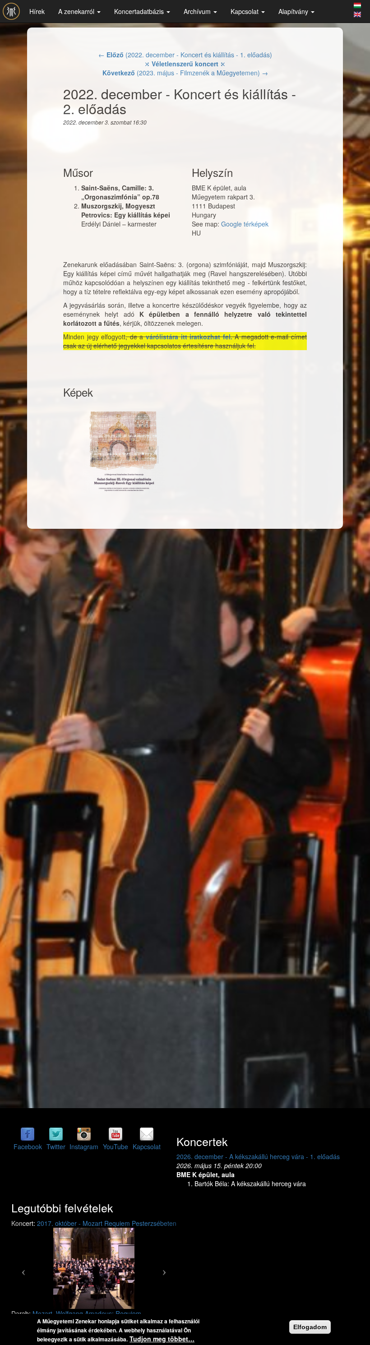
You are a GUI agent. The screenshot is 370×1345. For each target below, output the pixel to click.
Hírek (37, 11)
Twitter (55, 1146)
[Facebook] (27, 1133)
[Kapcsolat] (146, 1133)
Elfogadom (310, 1327)
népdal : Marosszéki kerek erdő (129, 1313)
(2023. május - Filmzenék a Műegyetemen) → (185, 72)
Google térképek (244, 223)
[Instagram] (84, 1133)
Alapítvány (294, 11)
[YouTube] (115, 1133)
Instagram (83, 1146)
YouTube (115, 1146)
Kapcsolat (245, 11)
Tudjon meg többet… (162, 1338)
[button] (23, 1268)
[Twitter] (56, 1133)
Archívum (198, 11)
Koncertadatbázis (140, 11)
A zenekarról (77, 11)
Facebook (28, 1146)
